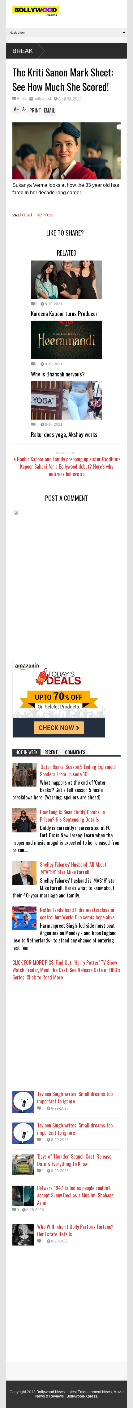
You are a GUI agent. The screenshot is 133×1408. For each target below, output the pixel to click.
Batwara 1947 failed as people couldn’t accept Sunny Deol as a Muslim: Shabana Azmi (75, 1195)
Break (22, 50)
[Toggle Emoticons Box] (15, 512)
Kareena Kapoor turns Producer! (65, 313)
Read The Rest (37, 214)
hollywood (42, 98)
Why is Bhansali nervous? (58, 373)
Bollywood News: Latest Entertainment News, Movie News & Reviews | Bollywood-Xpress (79, 1394)
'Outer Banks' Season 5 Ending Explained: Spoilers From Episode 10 (78, 770)
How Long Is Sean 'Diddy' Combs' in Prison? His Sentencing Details (72, 815)
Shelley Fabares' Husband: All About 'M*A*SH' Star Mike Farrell (73, 868)
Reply (22, 98)
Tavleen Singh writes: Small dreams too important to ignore (75, 1097)
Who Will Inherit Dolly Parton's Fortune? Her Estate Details (75, 1230)
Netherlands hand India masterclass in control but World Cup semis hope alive (77, 913)
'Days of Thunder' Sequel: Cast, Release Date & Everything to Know (74, 1160)
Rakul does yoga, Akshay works (64, 434)
